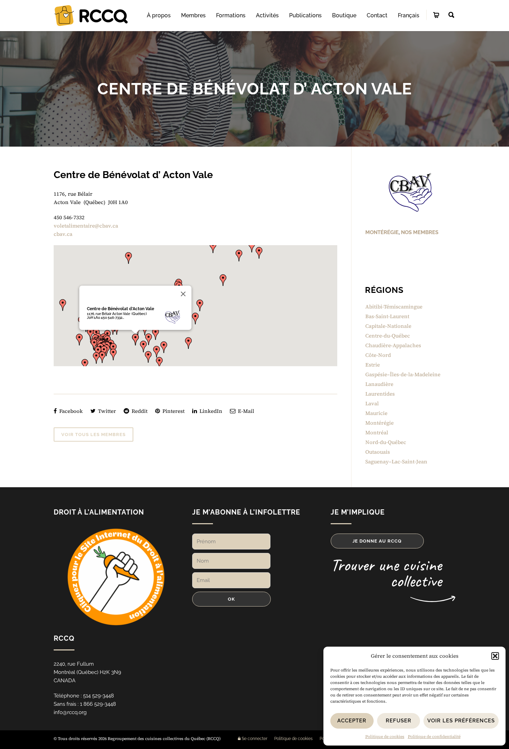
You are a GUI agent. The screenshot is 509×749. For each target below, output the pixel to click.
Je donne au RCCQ (377, 541)
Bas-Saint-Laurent (387, 316)
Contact (377, 15)
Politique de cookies (384, 736)
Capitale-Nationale (388, 326)
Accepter (351, 721)
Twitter (106, 411)
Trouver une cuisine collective (386, 573)
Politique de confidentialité (434, 736)
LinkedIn (210, 411)
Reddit (139, 411)
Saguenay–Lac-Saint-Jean (396, 461)
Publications (305, 15)
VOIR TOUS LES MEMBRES (93, 434)
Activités (267, 15)
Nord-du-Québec (385, 442)
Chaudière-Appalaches (393, 345)
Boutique (344, 15)
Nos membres (419, 232)
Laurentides (380, 393)
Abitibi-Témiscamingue (393, 306)
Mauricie (376, 413)
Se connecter (254, 738)
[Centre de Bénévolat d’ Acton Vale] (410, 192)
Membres (193, 15)
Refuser (398, 721)
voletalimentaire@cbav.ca (86, 225)
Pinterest (173, 411)
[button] (495, 656)
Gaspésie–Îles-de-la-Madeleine (402, 374)
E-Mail (245, 411)
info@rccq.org (70, 712)
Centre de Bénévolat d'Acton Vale (120, 308)
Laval (372, 403)
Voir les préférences (461, 721)
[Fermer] (183, 294)
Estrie (372, 364)
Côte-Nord (378, 355)
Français (408, 15)
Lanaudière (379, 384)
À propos (159, 15)
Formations (230, 15)
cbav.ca (63, 234)
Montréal (376, 432)
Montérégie (382, 232)
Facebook (70, 411)
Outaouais (377, 451)
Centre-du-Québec (387, 335)
